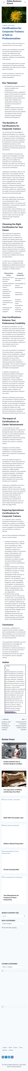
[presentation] (14, 751)
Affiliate (11, 1050)
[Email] (16, 712)
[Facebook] (12, 1057)
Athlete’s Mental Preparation (13, 844)
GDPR (10, 1047)
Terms (21, 1047)
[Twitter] (9, 1057)
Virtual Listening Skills (11, 869)
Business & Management (8, 25)
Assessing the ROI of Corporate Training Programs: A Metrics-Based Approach (20, 724)
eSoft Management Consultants (14, 671)
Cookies (4, 1047)
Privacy (15, 1047)
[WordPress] (6, 1057)
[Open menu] (25, 2)
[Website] (14, 712)
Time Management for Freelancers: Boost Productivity (11, 898)
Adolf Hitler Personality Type (13, 818)
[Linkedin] (3, 1057)
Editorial (4, 1050)
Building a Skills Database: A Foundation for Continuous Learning (6, 724)
